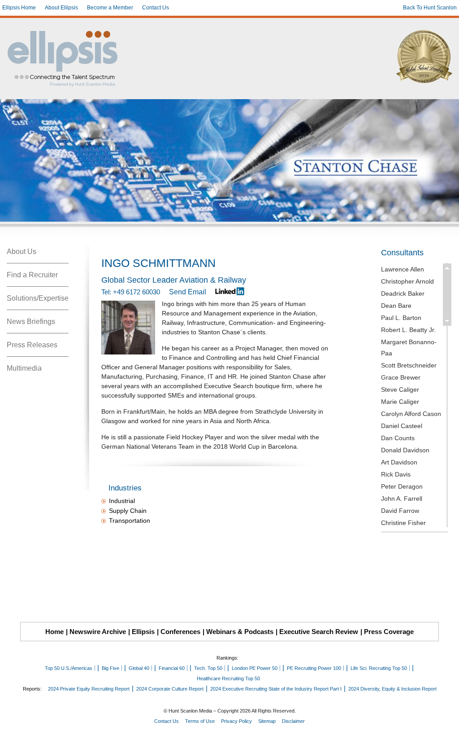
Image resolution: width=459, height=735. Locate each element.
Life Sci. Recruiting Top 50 (379, 668)
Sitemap (267, 721)
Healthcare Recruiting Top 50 (228, 678)
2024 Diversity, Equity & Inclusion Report (392, 688)
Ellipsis (143, 631)
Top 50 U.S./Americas (68, 668)
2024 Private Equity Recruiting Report (89, 688)
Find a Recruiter (32, 275)
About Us (21, 251)
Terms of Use (200, 721)
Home (54, 631)
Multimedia (24, 368)
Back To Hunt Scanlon (430, 7)
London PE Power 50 (254, 668)
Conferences (180, 631)
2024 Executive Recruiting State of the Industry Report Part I (276, 688)
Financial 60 (172, 668)
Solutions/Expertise (38, 298)
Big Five (110, 668)
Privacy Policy (236, 721)
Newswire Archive (97, 631)
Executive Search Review (318, 631)
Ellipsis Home (19, 7)
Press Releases (32, 345)
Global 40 (139, 668)
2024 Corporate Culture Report (170, 688)
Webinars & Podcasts (239, 631)
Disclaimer (293, 721)
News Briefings (31, 321)
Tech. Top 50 (208, 668)
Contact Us (155, 7)
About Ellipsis (61, 7)
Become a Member (110, 7)
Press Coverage (389, 631)
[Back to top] (446, 722)
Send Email (187, 292)
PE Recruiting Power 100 (314, 668)
